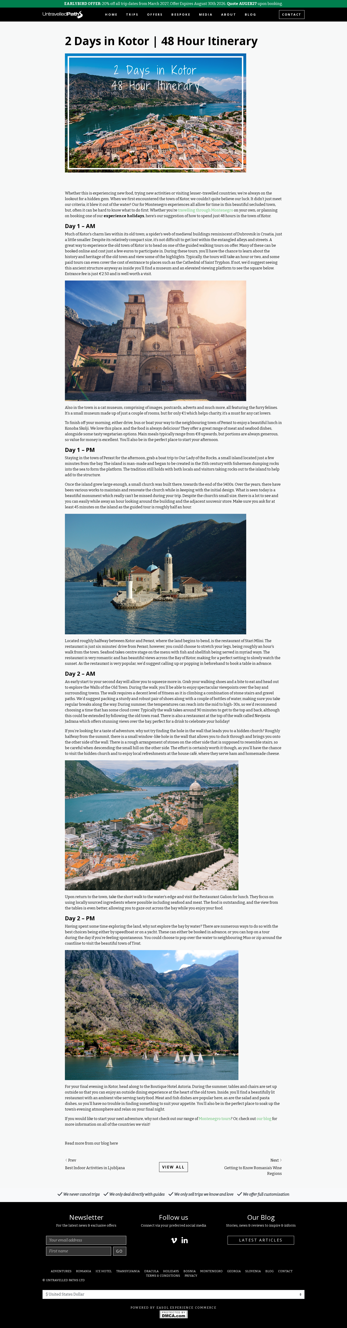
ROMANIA (83, 1271)
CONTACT (291, 14)
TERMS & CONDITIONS (163, 1275)
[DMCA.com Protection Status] (173, 1314)
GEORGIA (234, 1271)
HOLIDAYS (171, 1271)
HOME (111, 14)
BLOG (251, 14)
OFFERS (155, 14)
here (114, 1143)
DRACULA (151, 1271)
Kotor (266, 216)
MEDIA (206, 14)
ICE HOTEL (104, 1271)
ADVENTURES (61, 1271)
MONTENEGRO (211, 1271)
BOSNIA (189, 1271)
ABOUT (228, 14)
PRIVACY (191, 1275)
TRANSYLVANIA (128, 1271)
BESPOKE (180, 14)
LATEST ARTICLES (261, 1240)
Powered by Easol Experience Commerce (173, 1307)
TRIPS (132, 14)
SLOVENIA (253, 1271)
